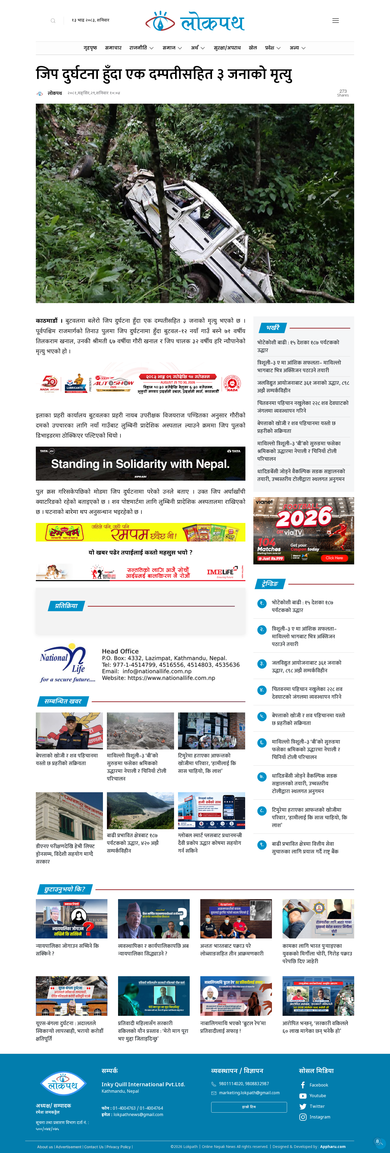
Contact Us (94, 1146)
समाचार (113, 48)
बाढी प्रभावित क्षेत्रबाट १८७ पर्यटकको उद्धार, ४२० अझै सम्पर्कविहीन (133, 843)
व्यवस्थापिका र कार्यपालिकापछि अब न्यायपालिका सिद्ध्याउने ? (153, 950)
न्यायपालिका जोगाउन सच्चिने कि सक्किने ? (67, 950)
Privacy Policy (118, 1146)
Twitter (317, 1107)
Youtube (318, 1096)
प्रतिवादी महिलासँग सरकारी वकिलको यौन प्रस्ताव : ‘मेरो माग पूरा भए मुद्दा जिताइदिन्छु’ (153, 1031)
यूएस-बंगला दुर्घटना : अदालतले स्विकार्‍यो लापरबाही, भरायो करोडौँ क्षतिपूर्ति (69, 1031)
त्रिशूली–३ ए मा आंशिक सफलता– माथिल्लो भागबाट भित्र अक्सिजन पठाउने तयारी (299, 366)
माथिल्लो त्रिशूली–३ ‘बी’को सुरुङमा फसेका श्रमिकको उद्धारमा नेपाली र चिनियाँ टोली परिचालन (136, 767)
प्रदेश (269, 48)
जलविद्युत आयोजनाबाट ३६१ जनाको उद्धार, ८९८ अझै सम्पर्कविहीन (303, 387)
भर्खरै (272, 328)
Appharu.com (333, 1147)
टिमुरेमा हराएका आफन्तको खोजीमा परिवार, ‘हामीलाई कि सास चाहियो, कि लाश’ (207, 763)
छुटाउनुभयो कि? (64, 890)
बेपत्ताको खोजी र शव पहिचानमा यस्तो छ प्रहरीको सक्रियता (67, 759)
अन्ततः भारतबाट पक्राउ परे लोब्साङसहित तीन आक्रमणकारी (231, 950)
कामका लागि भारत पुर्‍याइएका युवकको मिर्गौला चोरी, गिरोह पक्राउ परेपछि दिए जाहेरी (317, 954)
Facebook (319, 1085)
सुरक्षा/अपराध (227, 48)
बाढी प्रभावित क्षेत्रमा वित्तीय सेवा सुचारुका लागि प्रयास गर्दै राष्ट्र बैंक (305, 848)
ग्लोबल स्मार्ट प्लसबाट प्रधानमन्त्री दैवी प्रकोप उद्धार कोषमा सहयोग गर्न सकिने (210, 843)
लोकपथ (55, 94)
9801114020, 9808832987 (244, 1084)
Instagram (320, 1117)
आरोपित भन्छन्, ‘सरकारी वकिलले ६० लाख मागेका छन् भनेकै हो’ (315, 1027)
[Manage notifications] (377, 1141)
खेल (253, 48)
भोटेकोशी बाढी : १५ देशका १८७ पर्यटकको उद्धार (298, 346)
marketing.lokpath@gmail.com (249, 1093)
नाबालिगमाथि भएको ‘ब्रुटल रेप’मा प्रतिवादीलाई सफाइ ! (233, 1027)
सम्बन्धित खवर (63, 702)
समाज (169, 48)
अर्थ (194, 48)
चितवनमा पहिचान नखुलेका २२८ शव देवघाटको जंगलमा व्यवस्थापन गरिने (303, 407)
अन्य (294, 48)
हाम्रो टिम (249, 1107)
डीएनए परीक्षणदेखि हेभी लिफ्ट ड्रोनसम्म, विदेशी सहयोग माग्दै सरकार (65, 854)
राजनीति (138, 48)
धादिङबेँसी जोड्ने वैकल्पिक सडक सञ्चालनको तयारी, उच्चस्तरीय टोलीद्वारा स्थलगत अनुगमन (301, 475)
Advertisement (68, 1146)
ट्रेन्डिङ (270, 584)
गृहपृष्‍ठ (90, 48)
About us (45, 1146)
